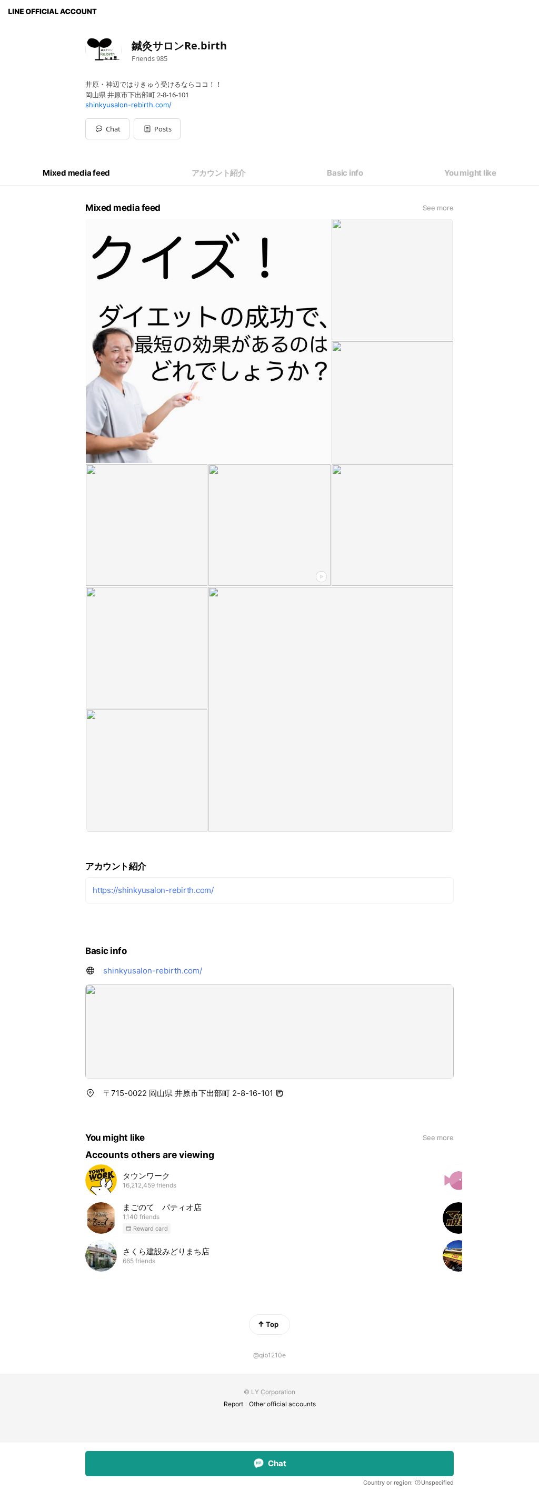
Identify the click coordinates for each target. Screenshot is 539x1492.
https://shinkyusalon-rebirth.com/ (153, 890)
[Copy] (279, 1093)
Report (233, 1404)
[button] (157, 128)
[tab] (76, 173)
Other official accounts (282, 1404)
